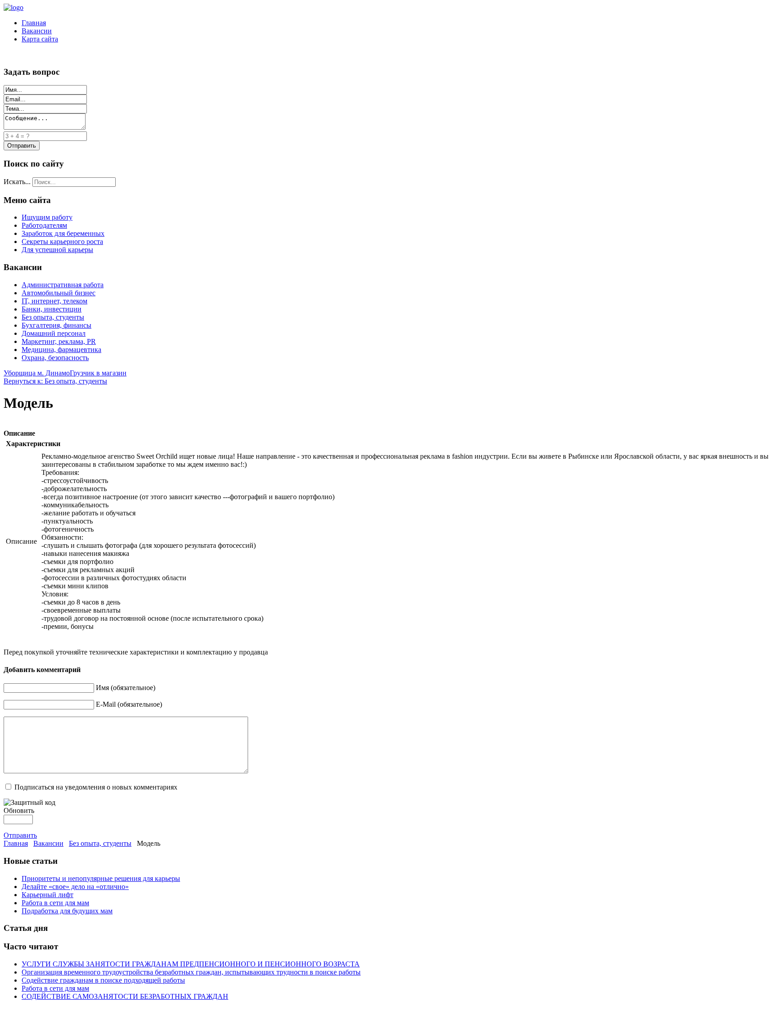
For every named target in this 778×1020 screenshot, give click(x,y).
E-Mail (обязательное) (129, 704)
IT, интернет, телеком (54, 301)
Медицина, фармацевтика (61, 349)
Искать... (17, 181)
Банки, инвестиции (51, 309)
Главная (34, 23)
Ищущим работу (47, 217)
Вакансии (37, 31)
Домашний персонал (54, 333)
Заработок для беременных (63, 233)
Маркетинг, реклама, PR (59, 341)
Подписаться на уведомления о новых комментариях (95, 787)
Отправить (20, 835)
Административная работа (63, 285)
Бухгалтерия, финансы (56, 325)
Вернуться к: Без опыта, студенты (55, 381)
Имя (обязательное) (125, 687)
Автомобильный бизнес (58, 293)
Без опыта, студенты (53, 317)
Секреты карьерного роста (62, 241)
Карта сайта (40, 39)
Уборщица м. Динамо (37, 373)
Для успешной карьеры (57, 249)
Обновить (19, 810)
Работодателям (44, 225)
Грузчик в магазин (98, 373)
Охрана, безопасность (55, 357)
